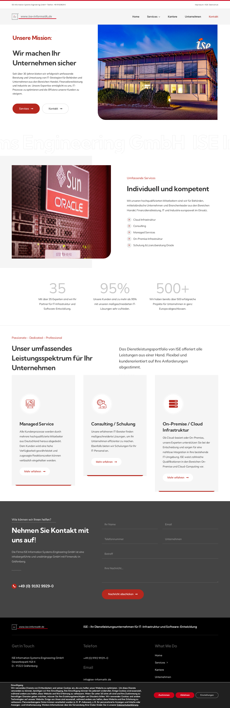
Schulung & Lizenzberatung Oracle (153, 245)
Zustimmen (164, 695)
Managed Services (144, 232)
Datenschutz (213, 5)
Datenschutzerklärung (127, 704)
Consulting (139, 226)
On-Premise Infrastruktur (148, 238)
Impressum (199, 5)
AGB (206, 5)
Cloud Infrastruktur (144, 219)
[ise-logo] (34, 14)
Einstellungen (207, 695)
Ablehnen (185, 695)
